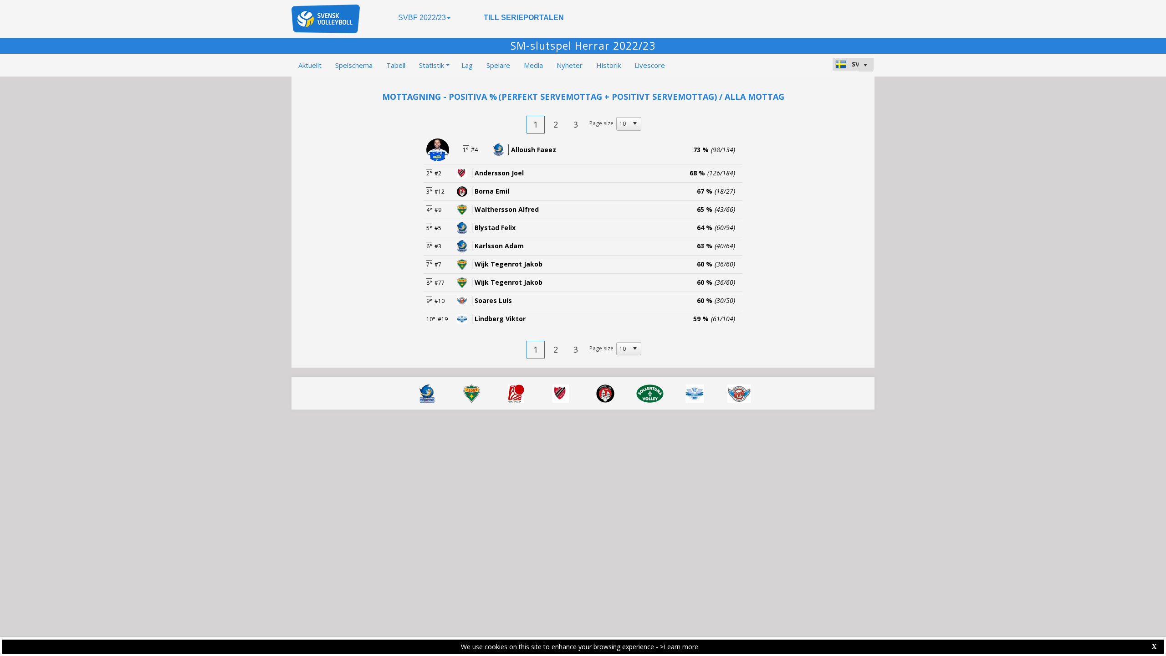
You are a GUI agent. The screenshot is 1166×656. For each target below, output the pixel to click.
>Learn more (679, 646)
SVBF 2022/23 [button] (422, 17)
